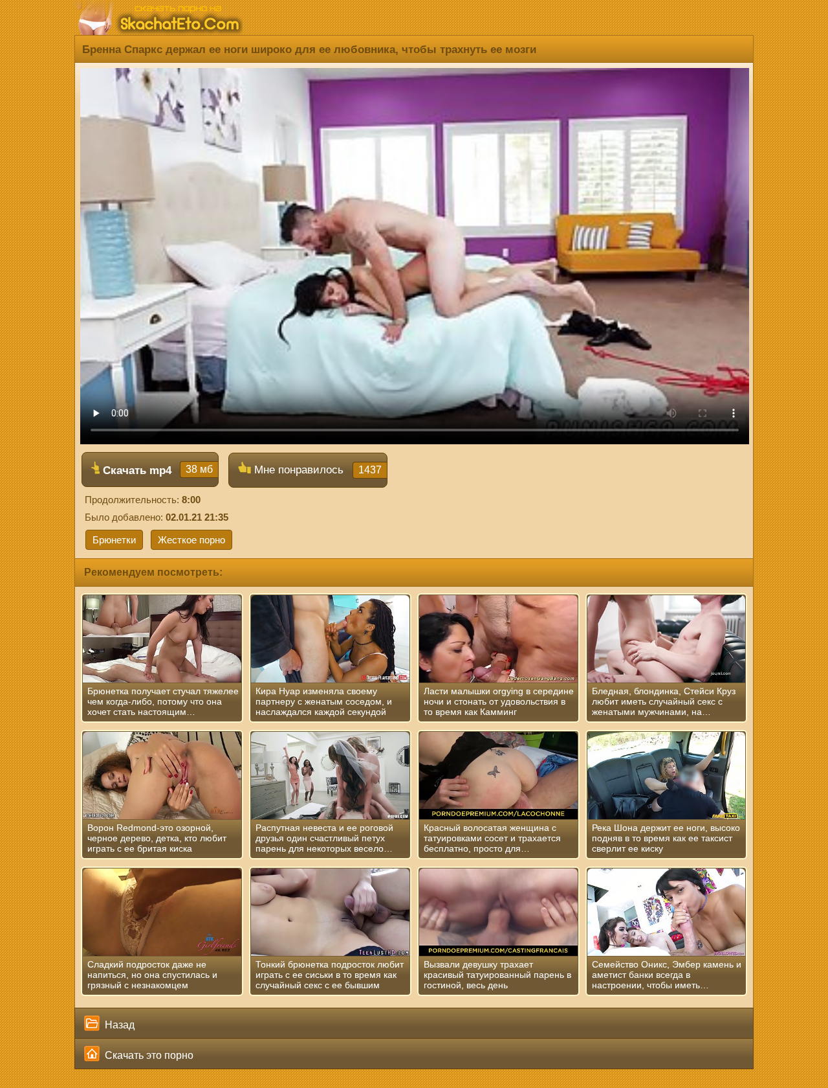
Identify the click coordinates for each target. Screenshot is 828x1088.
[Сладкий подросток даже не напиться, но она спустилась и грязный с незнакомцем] (162, 912)
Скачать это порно (147, 1055)
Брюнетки (114, 539)
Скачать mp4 (156, 470)
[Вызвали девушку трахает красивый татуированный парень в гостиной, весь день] (498, 912)
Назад (118, 1024)
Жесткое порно (191, 539)
